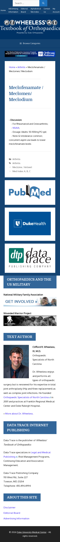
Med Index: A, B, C (21, 171)
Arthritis (16, 159)
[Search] (43, 3)
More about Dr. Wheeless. (19, 413)
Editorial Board (11, 512)
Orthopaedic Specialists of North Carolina (26, 397)
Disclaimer (9, 507)
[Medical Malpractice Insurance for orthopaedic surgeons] (30, 56)
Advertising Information (16, 518)
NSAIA (16, 127)
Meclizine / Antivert (22, 167)
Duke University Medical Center (31, 532)
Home (3, 10)
